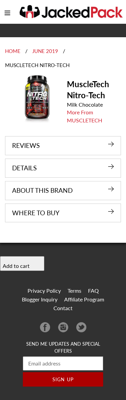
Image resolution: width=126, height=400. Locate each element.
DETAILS (24, 168)
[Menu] (7, 11)
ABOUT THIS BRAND (42, 190)
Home (12, 51)
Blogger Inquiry (39, 299)
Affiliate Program (84, 299)
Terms (74, 290)
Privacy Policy (44, 290)
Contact (63, 308)
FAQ (93, 290)
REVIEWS (26, 145)
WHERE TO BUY (35, 213)
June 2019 (45, 51)
